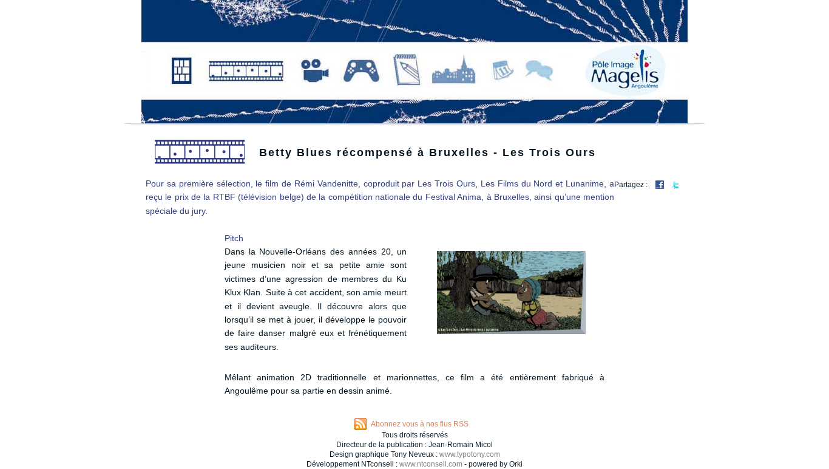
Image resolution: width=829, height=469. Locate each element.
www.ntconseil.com (430, 464)
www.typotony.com (469, 454)
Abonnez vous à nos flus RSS (420, 424)
